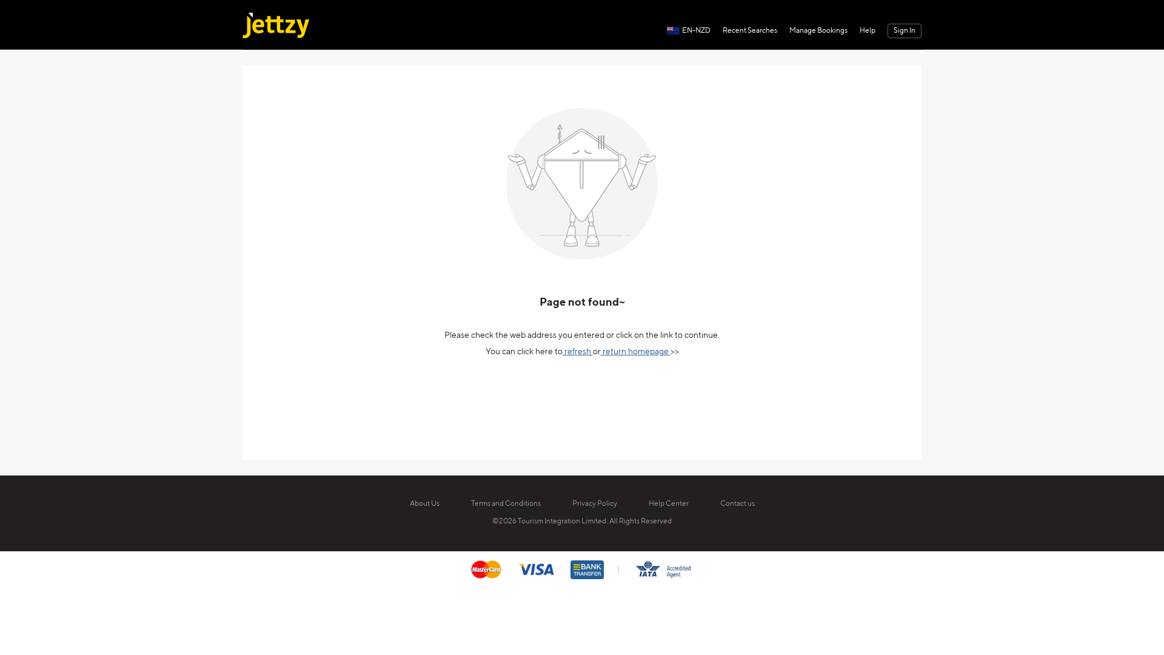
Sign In (904, 31)
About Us (425, 504)
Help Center (669, 504)
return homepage (636, 352)
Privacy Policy (594, 504)
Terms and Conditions (506, 504)
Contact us (737, 504)
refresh (578, 352)
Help (867, 31)
